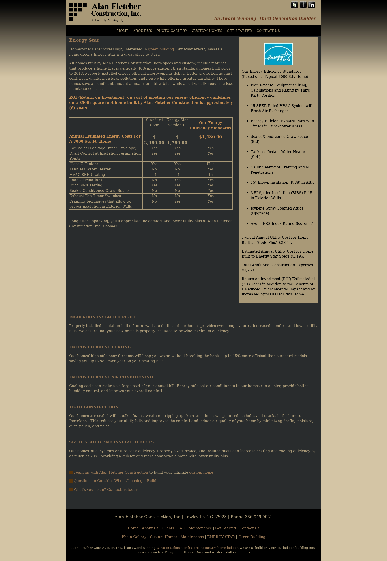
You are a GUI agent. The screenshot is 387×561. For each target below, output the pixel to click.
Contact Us (268, 31)
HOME (123, 31)
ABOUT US (142, 31)
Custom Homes (163, 537)
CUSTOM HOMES (207, 31)
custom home (201, 472)
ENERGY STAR (221, 537)
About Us (150, 528)
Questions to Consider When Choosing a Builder (117, 481)
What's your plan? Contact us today (106, 489)
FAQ (181, 528)
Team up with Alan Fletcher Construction (111, 472)
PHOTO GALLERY (172, 31)
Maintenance (200, 528)
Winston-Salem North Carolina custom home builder (197, 548)
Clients (168, 528)
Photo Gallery (134, 537)
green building (161, 49)
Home (133, 528)
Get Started (239, 31)
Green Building (251, 537)
